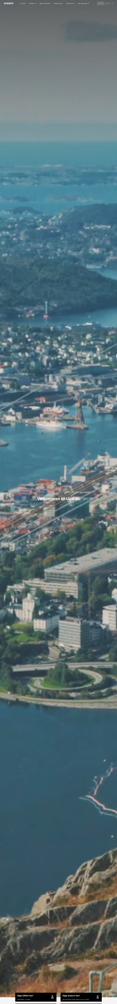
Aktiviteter (32, 3)
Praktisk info (69, 3)
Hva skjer (23, 3)
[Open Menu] (112, 3)
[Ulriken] (12, 3)
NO (107, 3)
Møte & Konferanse (45, 3)
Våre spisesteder (83, 3)
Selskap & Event (58, 3)
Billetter (100, 3)
